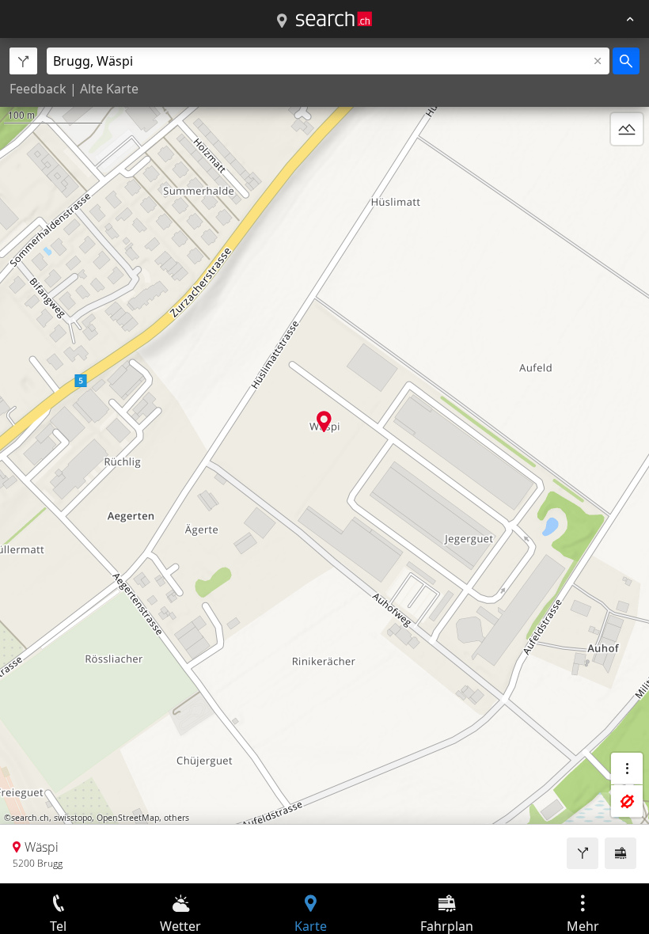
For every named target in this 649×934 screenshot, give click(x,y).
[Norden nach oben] (627, 167)
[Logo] (334, 19)
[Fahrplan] (620, 853)
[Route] (582, 853)
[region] (324, 460)
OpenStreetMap (128, 817)
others (176, 817)
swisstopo (73, 817)
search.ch (30, 817)
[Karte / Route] (282, 21)
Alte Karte (109, 88)
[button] (324, 421)
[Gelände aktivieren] (627, 129)
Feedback (37, 88)
